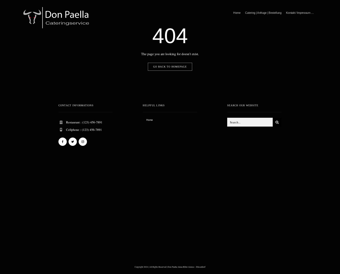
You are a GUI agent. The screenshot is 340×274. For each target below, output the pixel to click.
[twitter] (73, 142)
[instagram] (83, 142)
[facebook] (62, 142)
